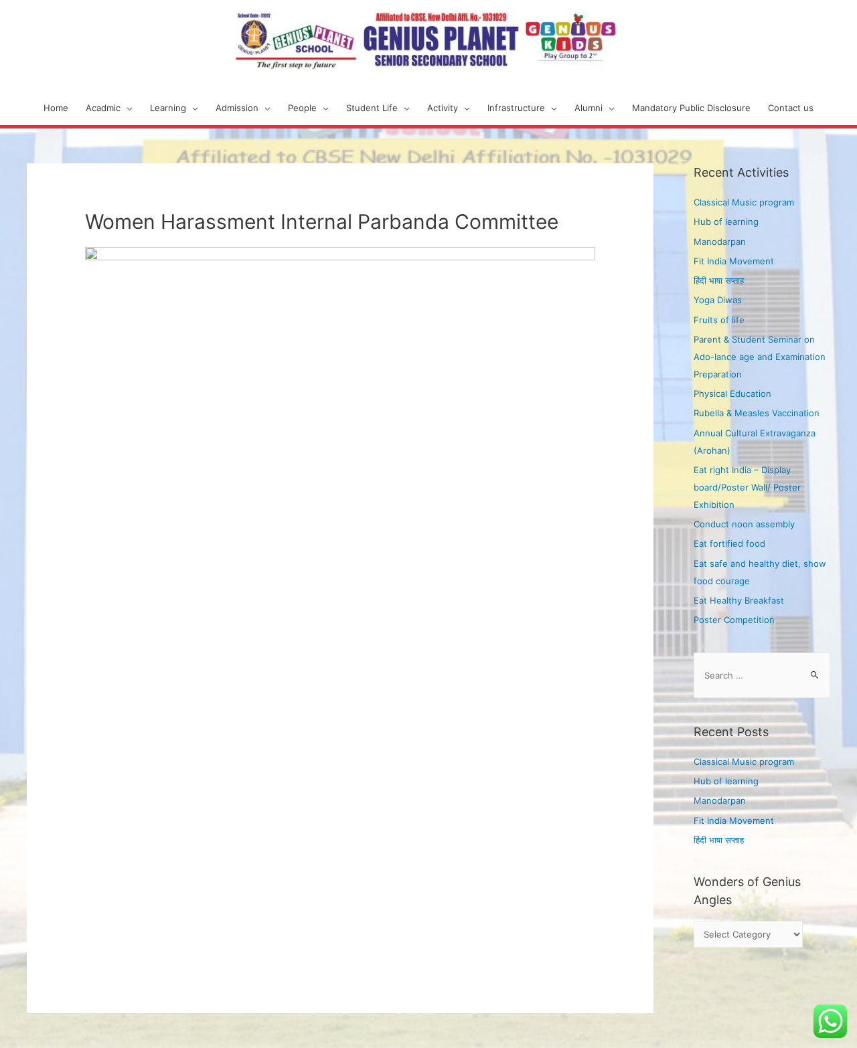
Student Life (372, 107)
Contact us (790, 107)
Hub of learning (726, 221)
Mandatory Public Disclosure (691, 107)
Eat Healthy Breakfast (739, 600)
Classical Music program (744, 202)
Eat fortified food (729, 543)
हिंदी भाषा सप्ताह (719, 280)
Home (56, 107)
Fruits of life (719, 320)
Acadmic (103, 107)
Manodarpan (720, 241)
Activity (442, 107)
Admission (237, 107)
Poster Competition (734, 619)
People (302, 107)
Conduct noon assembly (744, 524)
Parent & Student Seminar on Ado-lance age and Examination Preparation (760, 356)
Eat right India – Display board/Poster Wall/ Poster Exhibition (747, 487)
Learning (168, 107)
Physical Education (732, 393)
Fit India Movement (734, 261)
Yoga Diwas (718, 299)
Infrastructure (516, 107)
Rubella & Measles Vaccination (757, 413)
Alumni (588, 107)
